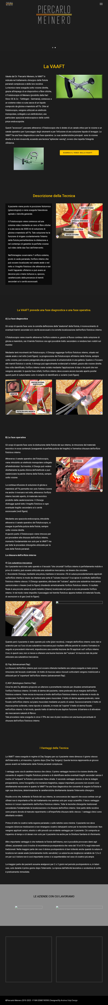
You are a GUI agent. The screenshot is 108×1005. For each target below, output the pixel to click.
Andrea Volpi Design (69, 1000)
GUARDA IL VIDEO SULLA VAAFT (78, 153)
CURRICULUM (44, 43)
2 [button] (55, 47)
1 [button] (52, 47)
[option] (54, 25)
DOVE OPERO (67, 43)
